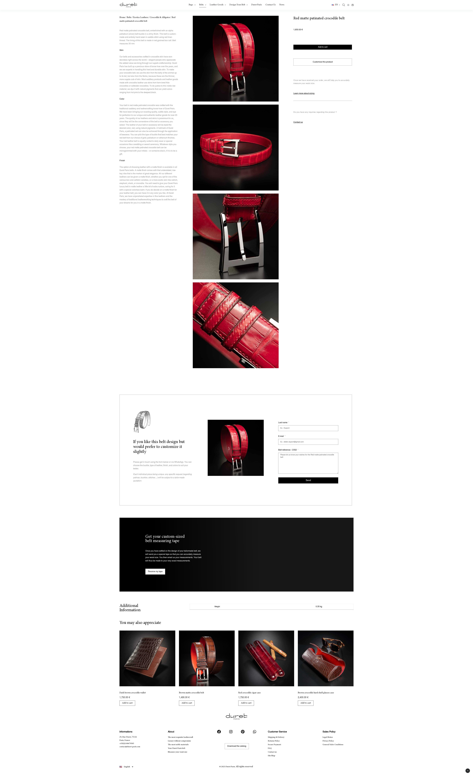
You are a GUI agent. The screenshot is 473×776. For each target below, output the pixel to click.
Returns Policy (274, 741)
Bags (191, 5)
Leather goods (216, 5)
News (281, 5)
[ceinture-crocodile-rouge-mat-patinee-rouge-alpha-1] (236, 59)
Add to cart (322, 47)
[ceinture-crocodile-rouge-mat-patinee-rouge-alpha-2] (236, 147)
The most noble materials (178, 745)
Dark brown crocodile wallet (132, 693)
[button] (336, 5)
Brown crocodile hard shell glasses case (316, 693)
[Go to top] (467, 770)
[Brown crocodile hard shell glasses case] (326, 658)
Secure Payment (274, 745)
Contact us (270, 5)
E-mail (281, 436)
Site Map (271, 756)
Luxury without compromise (179, 741)
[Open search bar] (343, 5)
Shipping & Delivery (276, 737)
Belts (201, 5)
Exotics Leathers (140, 17)
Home (122, 17)
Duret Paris (256, 5)
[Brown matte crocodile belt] (207, 658)
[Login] (348, 5)
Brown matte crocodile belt (191, 693)
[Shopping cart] (353, 5)
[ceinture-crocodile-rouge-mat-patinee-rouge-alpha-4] (236, 325)
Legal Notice (328, 737)
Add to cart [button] (127, 703)
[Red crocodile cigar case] (266, 658)
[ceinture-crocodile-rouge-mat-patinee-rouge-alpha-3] (236, 236)
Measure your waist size (177, 752)
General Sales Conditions (333, 745)
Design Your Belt (237, 5)
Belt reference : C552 (287, 449)
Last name (283, 422)
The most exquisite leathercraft (180, 737)
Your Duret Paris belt (176, 748)
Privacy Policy (328, 741)
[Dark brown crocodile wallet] (147, 658)
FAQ (270, 748)
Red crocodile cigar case (249, 693)
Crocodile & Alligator (160, 17)
